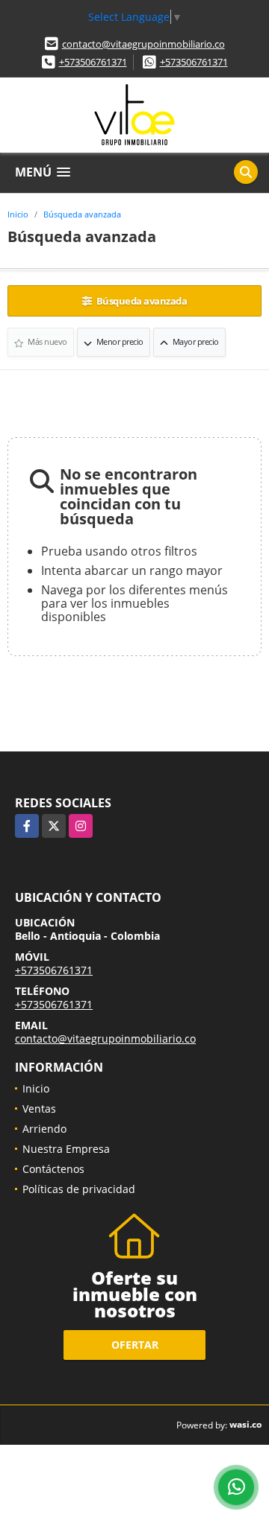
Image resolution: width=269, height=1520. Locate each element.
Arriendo (44, 1129)
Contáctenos (53, 1169)
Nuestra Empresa (66, 1149)
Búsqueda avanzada (82, 214)
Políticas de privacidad (78, 1189)
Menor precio (118, 341)
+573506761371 (93, 62)
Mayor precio (194, 341)
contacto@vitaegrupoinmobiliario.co (143, 44)
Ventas (39, 1108)
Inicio (17, 214)
